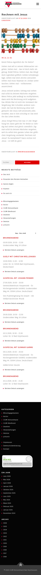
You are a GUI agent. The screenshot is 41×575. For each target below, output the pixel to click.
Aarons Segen (8, 184)
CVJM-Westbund (9, 211)
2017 (4, 553)
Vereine (6, 221)
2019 (5, 546)
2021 (5, 540)
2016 (5, 556)
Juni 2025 (7, 496)
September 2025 (9, 493)
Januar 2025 (8, 510)
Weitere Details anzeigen (14, 250)
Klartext (6, 189)
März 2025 (7, 503)
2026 (5, 523)
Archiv (5, 205)
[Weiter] (35, 233)
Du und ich (7, 193)
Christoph (6, 20)
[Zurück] (5, 233)
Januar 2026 (8, 486)
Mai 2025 (6, 500)
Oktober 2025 (8, 489)
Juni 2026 (7, 476)
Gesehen (6, 215)
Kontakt (6, 449)
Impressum (7, 442)
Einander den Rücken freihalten (15, 179)
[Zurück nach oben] (20, 565)
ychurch (6, 225)
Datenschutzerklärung (11, 446)
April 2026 (7, 483)
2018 (5, 550)
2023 (5, 533)
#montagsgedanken (26, 152)
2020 (5, 543)
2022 (5, 536)
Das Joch (6, 174)
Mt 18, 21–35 (7, 58)
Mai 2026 (6, 479)
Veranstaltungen (9, 218)
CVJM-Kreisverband (10, 208)
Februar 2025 (8, 506)
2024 (5, 530)
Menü (37, 4)
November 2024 (9, 513)
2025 (5, 526)
